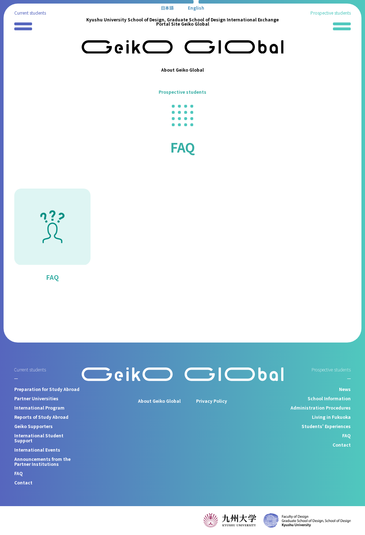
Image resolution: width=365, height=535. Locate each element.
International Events (37, 450)
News (345, 389)
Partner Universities (36, 398)
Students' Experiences (326, 426)
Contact (23, 482)
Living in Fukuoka (331, 417)
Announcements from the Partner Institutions (42, 461)
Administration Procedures (321, 408)
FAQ (52, 277)
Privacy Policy (211, 401)
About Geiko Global (182, 70)
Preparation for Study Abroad (46, 389)
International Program (39, 408)
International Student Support (38, 437)
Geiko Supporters (33, 426)
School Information (329, 398)
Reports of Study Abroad (41, 417)
